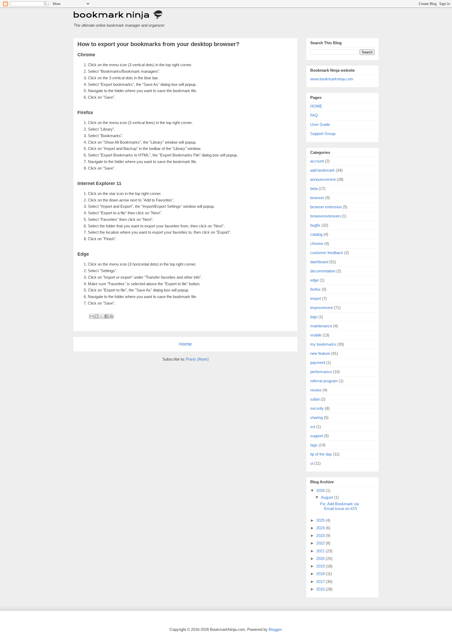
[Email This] (91, 316)
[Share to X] (101, 316)
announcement (323, 179)
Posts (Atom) (197, 359)
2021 (321, 551)
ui (311, 463)
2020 (321, 558)
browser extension (326, 207)
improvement (321, 307)
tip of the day (321, 454)
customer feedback (326, 252)
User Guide (320, 124)
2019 (321, 566)
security (317, 408)
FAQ (314, 115)
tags (314, 445)
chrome (316, 243)
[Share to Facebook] (106, 316)
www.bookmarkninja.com (331, 79)
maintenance (321, 326)
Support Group (322, 133)
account (317, 161)
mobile (315, 335)
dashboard (319, 262)
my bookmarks (323, 344)
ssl (312, 426)
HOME (316, 106)
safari (315, 399)
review (315, 390)
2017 (321, 581)
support (316, 436)
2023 (321, 535)
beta (314, 188)
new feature (320, 353)
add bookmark (322, 170)
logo (313, 317)
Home (185, 344)
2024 (321, 528)
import (315, 298)
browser (317, 197)
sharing (316, 417)
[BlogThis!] (96, 316)
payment (317, 362)
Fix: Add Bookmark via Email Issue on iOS (339, 506)
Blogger (275, 629)
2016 (321, 589)
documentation (322, 271)
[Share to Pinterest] (111, 316)
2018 (321, 573)
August (327, 497)
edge (314, 280)
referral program (324, 381)
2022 (321, 543)
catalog (316, 234)
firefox (315, 289)
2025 (321, 520)
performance (321, 371)
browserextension (325, 216)
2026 (321, 490)
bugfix (315, 225)
